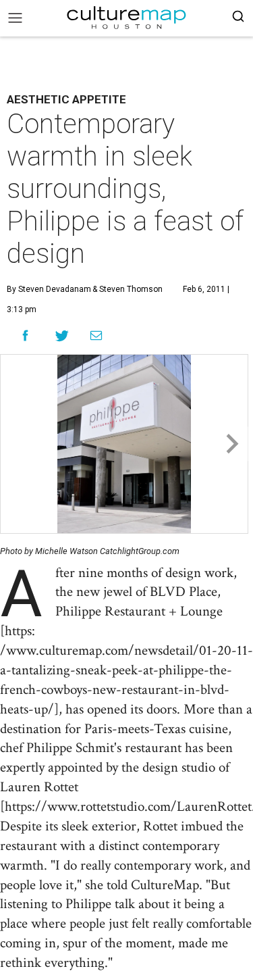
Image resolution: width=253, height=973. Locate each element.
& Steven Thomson (126, 289)
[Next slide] (230, 444)
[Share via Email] (96, 336)
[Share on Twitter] (62, 335)
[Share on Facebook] (25, 335)
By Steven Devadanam (49, 289)
